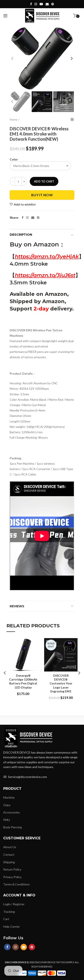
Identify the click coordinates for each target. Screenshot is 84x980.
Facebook (31, 4)
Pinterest (52, 4)
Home (13, 119)
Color (14, 159)
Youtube (41, 4)
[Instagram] (27, 217)
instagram (35, 4)
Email (47, 4)
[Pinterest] (38, 217)
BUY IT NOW (42, 195)
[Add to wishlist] (34, 644)
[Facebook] (22, 217)
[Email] (33, 217)
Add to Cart (44, 181)
